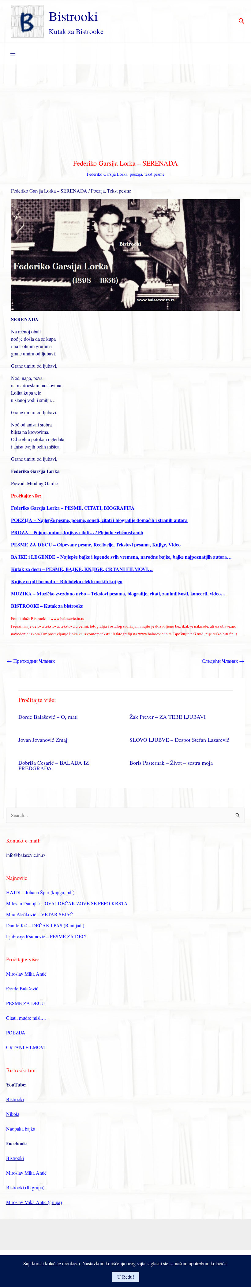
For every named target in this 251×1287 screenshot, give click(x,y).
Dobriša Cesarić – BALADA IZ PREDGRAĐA (53, 765)
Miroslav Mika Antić (26, 973)
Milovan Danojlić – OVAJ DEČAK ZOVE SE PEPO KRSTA (67, 903)
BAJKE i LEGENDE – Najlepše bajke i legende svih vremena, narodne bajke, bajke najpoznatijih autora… (121, 556)
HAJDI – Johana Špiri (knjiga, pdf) (40, 892)
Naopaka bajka (20, 1128)
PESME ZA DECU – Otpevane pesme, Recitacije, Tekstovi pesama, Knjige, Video (96, 544)
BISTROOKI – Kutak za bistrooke (47, 605)
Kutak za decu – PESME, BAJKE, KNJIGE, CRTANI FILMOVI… (82, 568)
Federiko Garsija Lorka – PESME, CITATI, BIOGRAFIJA (73, 507)
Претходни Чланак (31, 660)
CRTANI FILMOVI (26, 1047)
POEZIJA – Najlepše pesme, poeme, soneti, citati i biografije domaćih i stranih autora (99, 519)
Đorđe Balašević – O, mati (48, 716)
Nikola (12, 1114)
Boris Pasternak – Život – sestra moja (171, 762)
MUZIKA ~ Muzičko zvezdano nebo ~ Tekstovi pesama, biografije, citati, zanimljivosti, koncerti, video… (118, 593)
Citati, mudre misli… (26, 1018)
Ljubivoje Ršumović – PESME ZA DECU (47, 936)
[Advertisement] (125, 110)
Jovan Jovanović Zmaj (42, 739)
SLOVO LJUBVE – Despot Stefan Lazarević (179, 739)
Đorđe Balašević (22, 988)
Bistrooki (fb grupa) (25, 1187)
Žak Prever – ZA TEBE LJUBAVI (167, 716)
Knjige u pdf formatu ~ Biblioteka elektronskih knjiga (66, 581)
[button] (241, 21)
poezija (136, 174)
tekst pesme (154, 174)
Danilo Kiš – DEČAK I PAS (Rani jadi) (45, 925)
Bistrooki (73, 15)
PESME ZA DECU (25, 1003)
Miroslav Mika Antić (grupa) (34, 1202)
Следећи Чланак (223, 660)
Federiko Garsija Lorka (107, 174)
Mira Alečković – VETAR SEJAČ (39, 914)
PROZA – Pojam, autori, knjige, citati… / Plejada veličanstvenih (77, 532)
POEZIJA (15, 1032)
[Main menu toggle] (13, 53)
